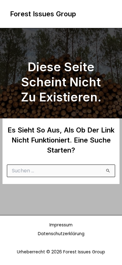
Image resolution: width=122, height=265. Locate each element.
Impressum (61, 225)
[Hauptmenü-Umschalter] (105, 14)
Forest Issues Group (43, 14)
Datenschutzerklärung (61, 234)
